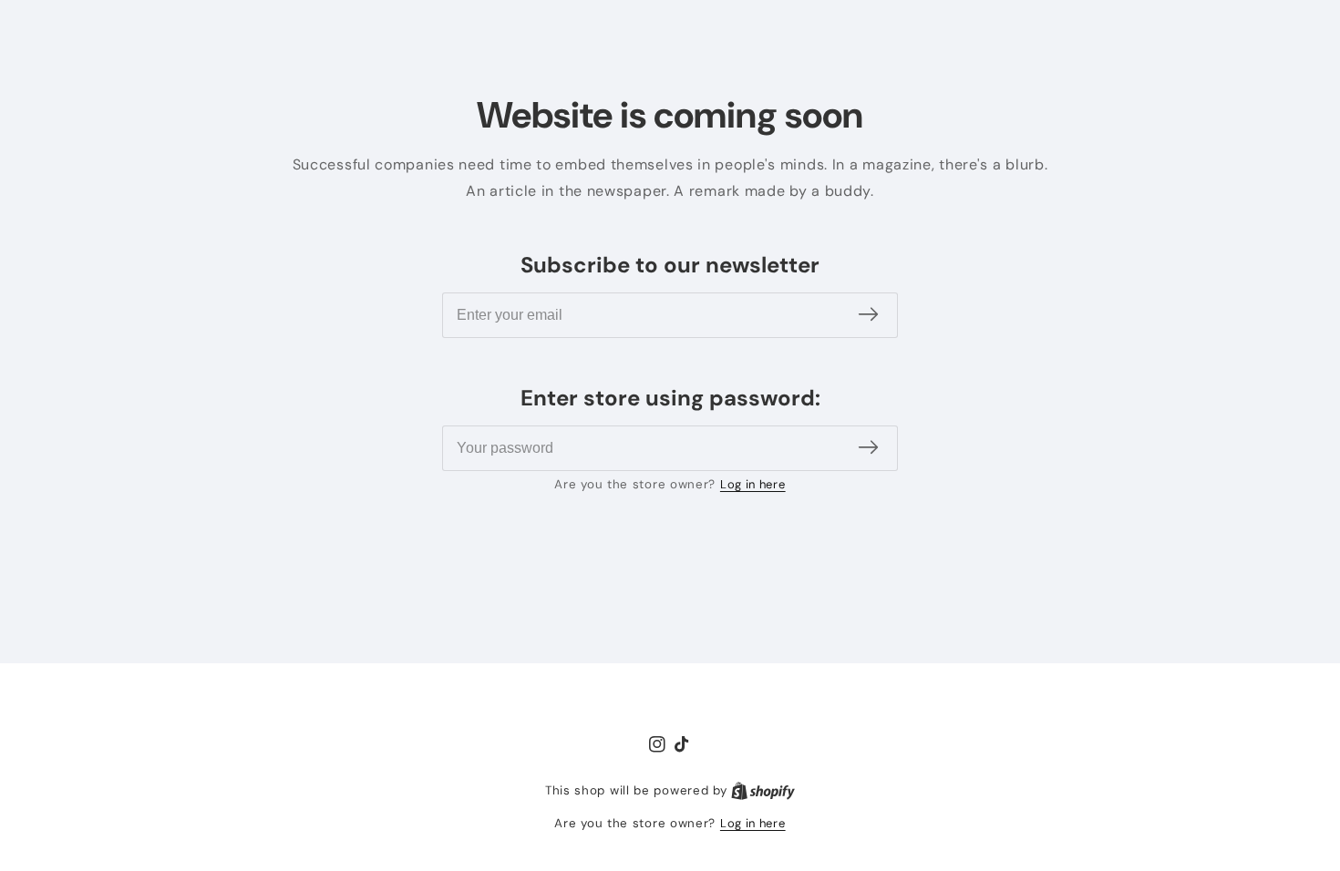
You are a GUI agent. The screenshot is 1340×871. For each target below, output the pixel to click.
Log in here (753, 484)
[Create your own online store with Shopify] (763, 791)
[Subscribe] (868, 314)
